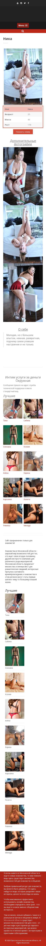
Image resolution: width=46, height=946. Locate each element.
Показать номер (23, 131)
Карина (27, 473)
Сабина (27, 420)
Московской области (13, 920)
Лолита (27, 499)
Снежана (7, 446)
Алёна (5, 473)
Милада (27, 525)
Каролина (7, 499)
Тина (5, 420)
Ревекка (6, 525)
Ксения (27, 446)
